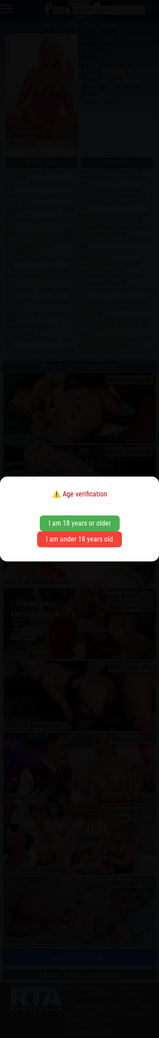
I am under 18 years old (79, 539)
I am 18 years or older (80, 523)
